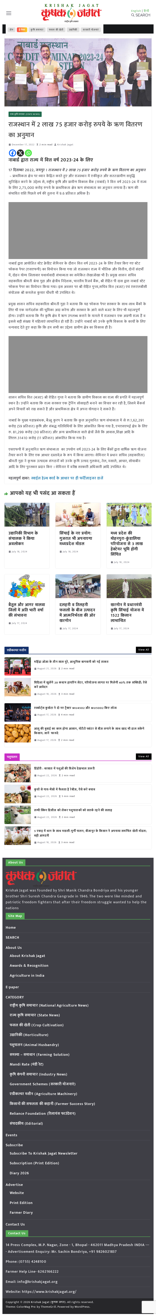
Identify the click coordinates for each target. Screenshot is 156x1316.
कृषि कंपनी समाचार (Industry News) (39, 1074)
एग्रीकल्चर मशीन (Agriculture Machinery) (43, 1094)
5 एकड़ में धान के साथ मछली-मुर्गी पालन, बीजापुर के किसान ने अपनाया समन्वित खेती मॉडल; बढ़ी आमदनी (90, 833)
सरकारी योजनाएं (91, 30)
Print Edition (21, 1203)
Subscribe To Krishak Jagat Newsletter (44, 1154)
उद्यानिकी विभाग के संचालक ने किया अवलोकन (23, 538)
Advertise (14, 1185)
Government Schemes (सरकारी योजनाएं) (43, 1084)
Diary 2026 (19, 1173)
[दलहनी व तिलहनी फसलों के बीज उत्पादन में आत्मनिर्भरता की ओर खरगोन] (78, 577)
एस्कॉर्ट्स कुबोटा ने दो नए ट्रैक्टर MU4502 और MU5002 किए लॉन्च (75, 708)
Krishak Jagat (65, 145)
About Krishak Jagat (28, 956)
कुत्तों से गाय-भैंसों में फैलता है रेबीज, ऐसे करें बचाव (64, 789)
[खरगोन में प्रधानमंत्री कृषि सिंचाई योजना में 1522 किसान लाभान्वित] (129, 577)
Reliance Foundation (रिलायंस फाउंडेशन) (43, 1114)
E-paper (12, 987)
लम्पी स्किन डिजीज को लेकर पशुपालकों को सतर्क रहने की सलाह (73, 810)
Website (17, 1193)
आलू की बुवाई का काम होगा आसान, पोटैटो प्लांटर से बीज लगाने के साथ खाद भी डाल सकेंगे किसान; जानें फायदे (89, 731)
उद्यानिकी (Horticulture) (29, 1035)
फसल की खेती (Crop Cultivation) (37, 1025)
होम (11, 30)
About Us (14, 948)
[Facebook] (12, 153)
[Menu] (9, 13)
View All (143, 649)
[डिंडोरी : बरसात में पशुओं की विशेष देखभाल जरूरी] (17, 773)
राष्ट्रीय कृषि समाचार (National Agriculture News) (49, 1006)
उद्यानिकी (73, 30)
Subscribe (14, 1145)
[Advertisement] (78, 230)
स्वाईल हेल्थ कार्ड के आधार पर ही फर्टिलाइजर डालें (67, 478)
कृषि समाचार (37, 30)
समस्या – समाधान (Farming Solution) (40, 1055)
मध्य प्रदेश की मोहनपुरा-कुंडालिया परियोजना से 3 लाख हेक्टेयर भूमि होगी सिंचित (127, 544)
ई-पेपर (22, 30)
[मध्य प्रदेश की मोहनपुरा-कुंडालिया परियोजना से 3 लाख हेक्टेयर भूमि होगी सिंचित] (129, 506)
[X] (20, 153)
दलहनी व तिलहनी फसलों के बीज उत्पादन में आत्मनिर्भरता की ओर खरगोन (77, 612)
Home (11, 928)
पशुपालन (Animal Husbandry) (34, 1045)
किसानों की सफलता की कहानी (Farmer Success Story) (52, 1104)
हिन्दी (146, 11)
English (136, 11)
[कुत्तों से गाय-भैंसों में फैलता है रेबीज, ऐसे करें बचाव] (17, 794)
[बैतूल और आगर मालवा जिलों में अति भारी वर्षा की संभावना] (27, 577)
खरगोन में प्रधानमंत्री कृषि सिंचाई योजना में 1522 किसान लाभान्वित (127, 612)
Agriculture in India (27, 976)
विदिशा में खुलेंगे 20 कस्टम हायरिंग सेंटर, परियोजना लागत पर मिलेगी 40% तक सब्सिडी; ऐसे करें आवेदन (90, 685)
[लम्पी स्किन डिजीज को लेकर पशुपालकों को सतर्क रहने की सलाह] (17, 815)
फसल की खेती (56, 30)
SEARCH (13, 938)
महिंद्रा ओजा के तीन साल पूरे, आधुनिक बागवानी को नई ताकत (71, 662)
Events (12, 1135)
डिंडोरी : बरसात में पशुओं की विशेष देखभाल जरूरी (64, 768)
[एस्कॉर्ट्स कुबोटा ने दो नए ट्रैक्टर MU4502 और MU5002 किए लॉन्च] (17, 712)
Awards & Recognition (29, 966)
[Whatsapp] (28, 153)
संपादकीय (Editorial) (26, 1124)
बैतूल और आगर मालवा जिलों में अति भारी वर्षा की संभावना (27, 610)
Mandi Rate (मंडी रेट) (27, 1064)
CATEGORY (15, 997)
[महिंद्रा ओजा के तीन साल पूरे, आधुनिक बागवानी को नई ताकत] (17, 666)
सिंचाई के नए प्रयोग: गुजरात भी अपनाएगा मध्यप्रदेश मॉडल (76, 538)
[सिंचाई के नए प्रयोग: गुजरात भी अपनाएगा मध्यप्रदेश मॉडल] (78, 506)
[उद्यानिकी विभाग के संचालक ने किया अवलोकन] (27, 506)
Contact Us (15, 1224)
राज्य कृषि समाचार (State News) (25, 114)
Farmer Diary (21, 1213)
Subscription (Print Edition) (35, 1163)
